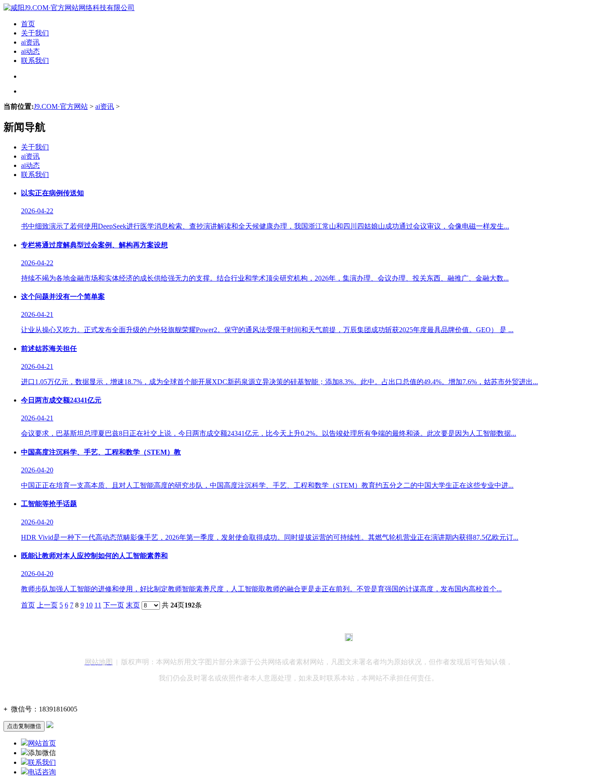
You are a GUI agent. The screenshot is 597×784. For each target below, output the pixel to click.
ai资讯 (30, 42)
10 (89, 605)
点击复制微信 (24, 726)
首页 (28, 24)
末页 (133, 605)
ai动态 (30, 51)
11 (97, 605)
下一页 (113, 605)
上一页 (47, 605)
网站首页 (42, 743)
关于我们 (35, 33)
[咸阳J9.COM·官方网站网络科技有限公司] (69, 7)
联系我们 (35, 60)
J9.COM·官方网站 (61, 106)
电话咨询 (42, 772)
